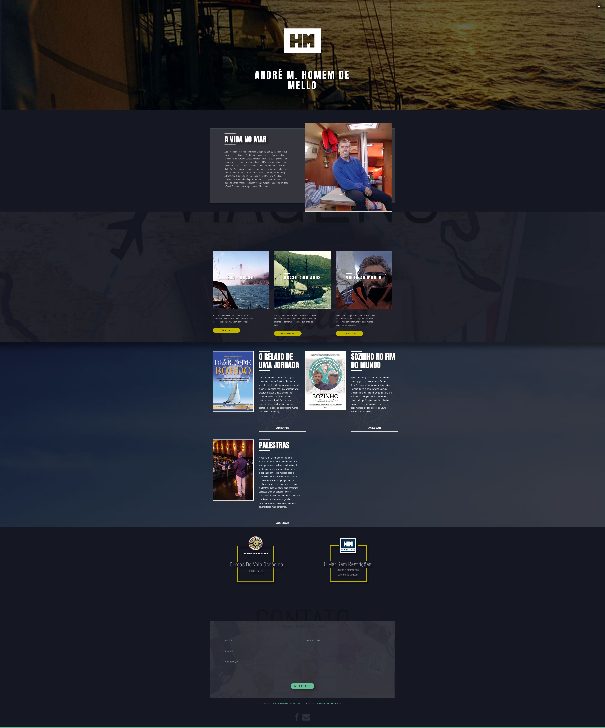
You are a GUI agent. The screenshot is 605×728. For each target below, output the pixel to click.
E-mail (229, 651)
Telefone (231, 662)
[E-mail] (306, 716)
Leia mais (225, 330)
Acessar (374, 427)
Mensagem (313, 640)
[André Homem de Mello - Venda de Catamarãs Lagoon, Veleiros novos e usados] (348, 561)
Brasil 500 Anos (302, 277)
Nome (228, 640)
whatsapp (302, 686)
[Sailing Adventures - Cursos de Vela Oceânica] (256, 559)
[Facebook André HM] (297, 716)
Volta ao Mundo (364, 277)
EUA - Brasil (241, 277)
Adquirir (282, 427)
